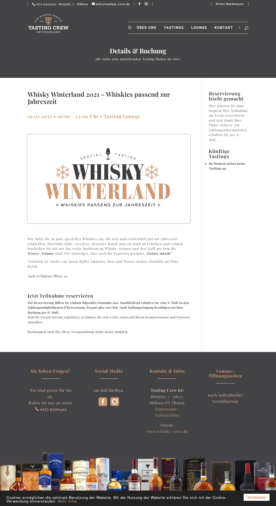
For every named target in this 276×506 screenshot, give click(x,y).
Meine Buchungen (230, 3)
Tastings (174, 27)
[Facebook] (103, 404)
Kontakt (224, 27)
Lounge (199, 27)
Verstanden (256, 497)
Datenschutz (167, 415)
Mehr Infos (67, 501)
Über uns (147, 27)
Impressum (166, 409)
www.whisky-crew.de (167, 431)
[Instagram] (114, 404)
